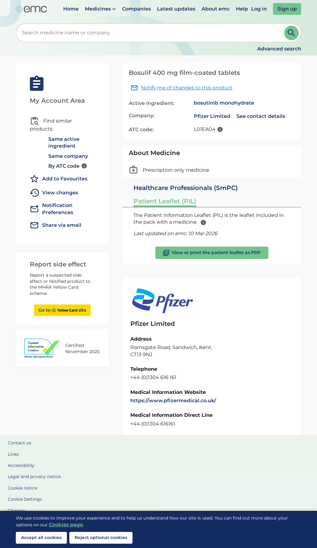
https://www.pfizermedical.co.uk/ (173, 400)
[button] (100, 9)
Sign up (287, 9)
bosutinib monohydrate (224, 103)
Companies (136, 9)
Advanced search (279, 49)
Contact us (19, 443)
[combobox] (151, 33)
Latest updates (176, 9)
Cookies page (66, 525)
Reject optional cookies (101, 537)
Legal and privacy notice (34, 476)
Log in (259, 9)
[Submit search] (291, 33)
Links (13, 454)
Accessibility (21, 465)
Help (242, 9)
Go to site (62, 310)
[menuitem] (71, 9)
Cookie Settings (25, 499)
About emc (216, 9)
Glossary (17, 510)
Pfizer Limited (212, 116)
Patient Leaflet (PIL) (164, 201)
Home (71, 9)
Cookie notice (22, 488)
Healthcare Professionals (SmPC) (185, 188)
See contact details (261, 116)
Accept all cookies (41, 537)
